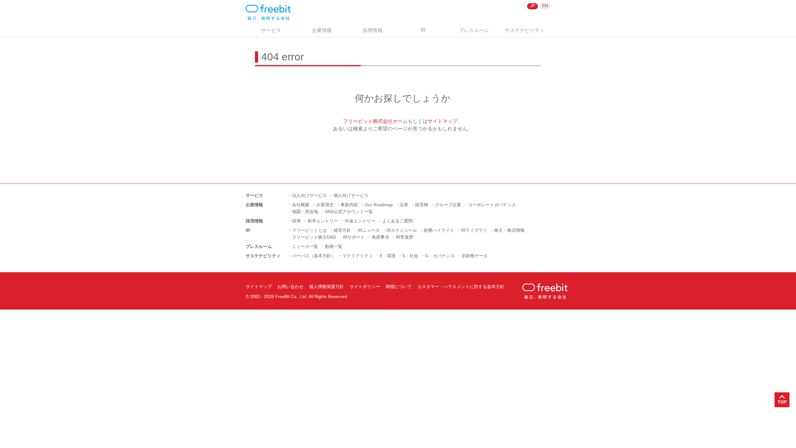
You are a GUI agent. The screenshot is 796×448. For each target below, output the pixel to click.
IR (423, 30)
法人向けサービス (309, 195)
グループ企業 (448, 205)
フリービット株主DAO (314, 237)
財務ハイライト (439, 230)
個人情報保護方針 (326, 286)
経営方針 (342, 230)
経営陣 (421, 205)
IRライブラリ (474, 230)
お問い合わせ (290, 286)
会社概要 (300, 205)
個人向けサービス (351, 195)
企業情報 (322, 30)
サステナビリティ (524, 30)
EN (545, 5)
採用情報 (372, 30)
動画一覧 (333, 246)
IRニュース (369, 230)
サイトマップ (442, 121)
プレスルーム (474, 30)
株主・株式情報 (509, 230)
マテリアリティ (357, 256)
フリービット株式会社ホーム (375, 121)
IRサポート (354, 237)
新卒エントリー (323, 221)
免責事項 (380, 237)
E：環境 (388, 256)
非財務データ (474, 256)
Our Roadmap (379, 205)
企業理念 (325, 205)
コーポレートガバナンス (492, 205)
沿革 (404, 205)
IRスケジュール (401, 230)
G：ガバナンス (440, 256)
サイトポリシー (364, 286)
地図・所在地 (305, 211)
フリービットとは (309, 230)
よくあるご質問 (397, 221)
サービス (271, 30)
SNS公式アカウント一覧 (349, 211)
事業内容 (349, 205)
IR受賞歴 (404, 237)
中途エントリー (360, 221)
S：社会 (410, 256)
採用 (296, 221)
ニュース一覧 (305, 246)
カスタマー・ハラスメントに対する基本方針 (460, 286)
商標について (399, 286)
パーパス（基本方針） (314, 256)
